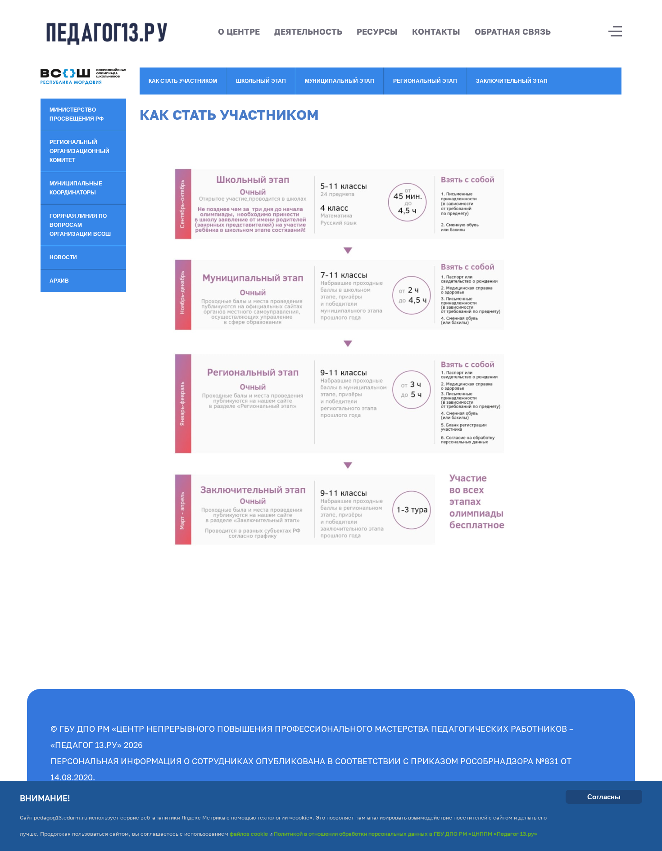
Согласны (604, 797)
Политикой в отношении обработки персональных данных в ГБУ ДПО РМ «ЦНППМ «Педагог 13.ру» (405, 833)
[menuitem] (83, 115)
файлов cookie (248, 833)
